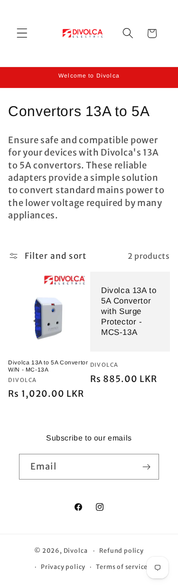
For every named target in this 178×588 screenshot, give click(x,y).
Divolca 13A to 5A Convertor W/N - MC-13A (48, 366)
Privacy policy (63, 566)
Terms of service (122, 566)
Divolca (76, 550)
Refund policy (121, 550)
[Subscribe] (146, 467)
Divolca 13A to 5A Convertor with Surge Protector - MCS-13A (128, 311)
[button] (22, 33)
